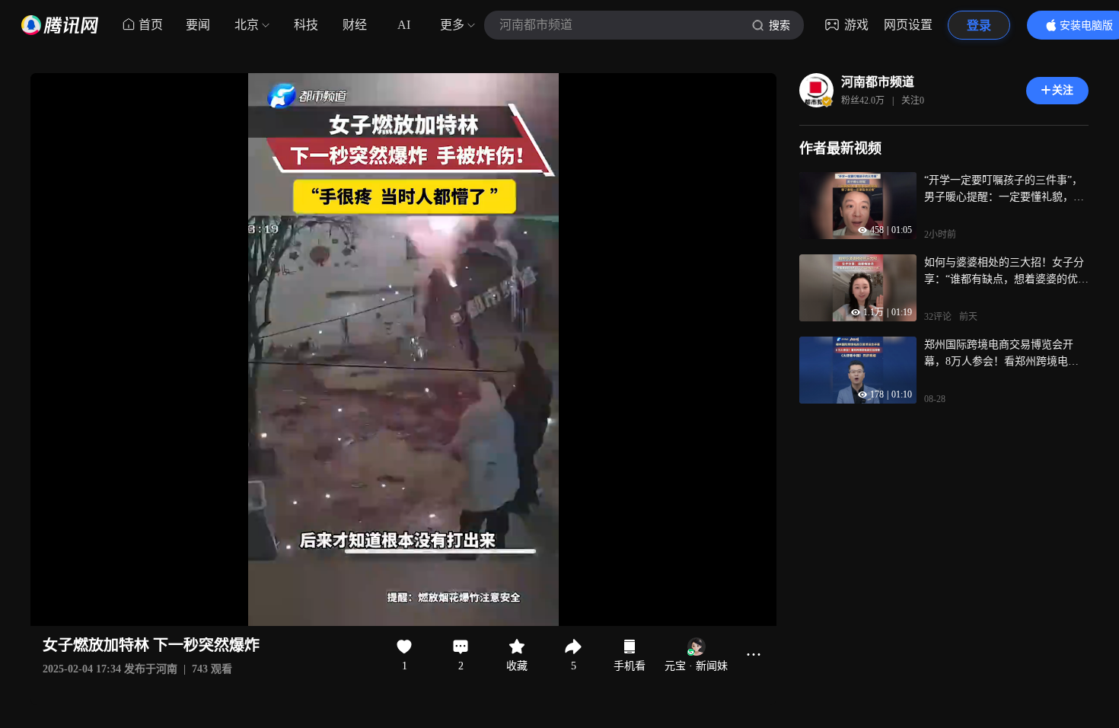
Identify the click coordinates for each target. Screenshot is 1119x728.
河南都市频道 (877, 81)
